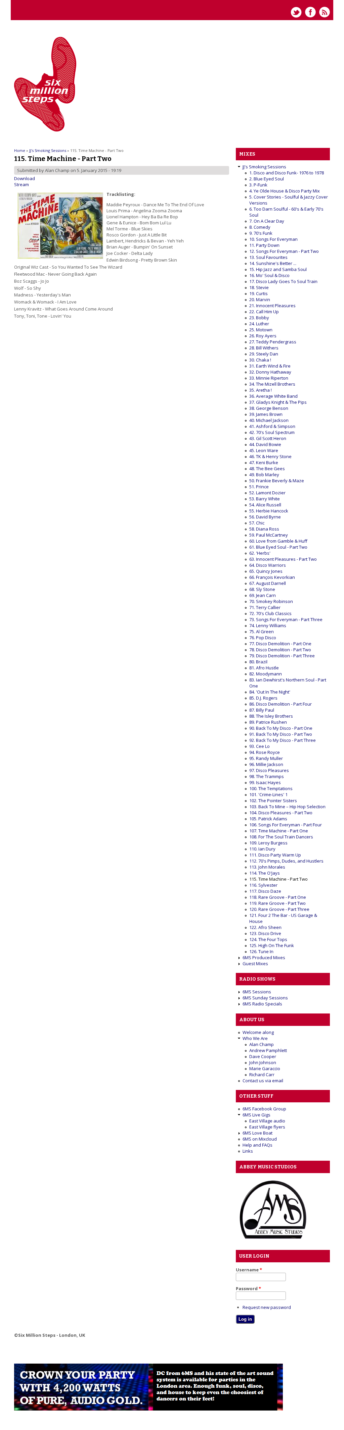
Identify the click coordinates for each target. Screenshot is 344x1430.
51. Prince (259, 487)
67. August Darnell (267, 583)
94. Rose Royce (264, 752)
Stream (21, 184)
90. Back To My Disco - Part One (280, 728)
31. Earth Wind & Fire (270, 366)
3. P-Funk (258, 185)
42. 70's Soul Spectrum (272, 432)
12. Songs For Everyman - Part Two (284, 251)
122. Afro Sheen (265, 927)
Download (24, 178)
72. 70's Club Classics (270, 613)
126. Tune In (261, 951)
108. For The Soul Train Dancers (281, 837)
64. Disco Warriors (267, 565)
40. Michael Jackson (269, 420)
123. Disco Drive (265, 933)
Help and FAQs (257, 1145)
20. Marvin (259, 299)
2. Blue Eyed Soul (266, 179)
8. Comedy (259, 227)
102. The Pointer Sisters (273, 801)
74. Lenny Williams (267, 625)
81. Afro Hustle (264, 668)
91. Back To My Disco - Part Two (280, 734)
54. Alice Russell (265, 505)
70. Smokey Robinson (271, 601)
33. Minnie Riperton (268, 378)
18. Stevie (259, 287)
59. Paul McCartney (268, 535)
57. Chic (256, 523)
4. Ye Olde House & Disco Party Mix (284, 191)
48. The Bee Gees (267, 468)
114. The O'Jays (264, 873)
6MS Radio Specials (262, 1004)
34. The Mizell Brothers (272, 384)
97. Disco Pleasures (269, 770)
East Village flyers (267, 1127)
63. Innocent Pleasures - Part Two (283, 559)
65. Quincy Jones (266, 571)
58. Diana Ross (264, 529)
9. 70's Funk (260, 233)
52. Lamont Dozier (267, 493)
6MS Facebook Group (264, 1109)
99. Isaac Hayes (265, 782)
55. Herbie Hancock (268, 511)
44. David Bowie (265, 444)
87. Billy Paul (261, 710)
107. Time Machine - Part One (278, 831)
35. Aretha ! (260, 390)
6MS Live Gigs (256, 1115)
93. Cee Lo (259, 746)
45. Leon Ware (263, 450)
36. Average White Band (273, 396)
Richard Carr (261, 1074)
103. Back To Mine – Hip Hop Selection (287, 807)
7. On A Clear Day (266, 221)
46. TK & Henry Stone (270, 456)
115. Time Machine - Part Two (278, 879)
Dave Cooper (262, 1056)
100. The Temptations (271, 788)
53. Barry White (264, 499)
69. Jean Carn (262, 595)
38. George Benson (268, 408)
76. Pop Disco (262, 638)
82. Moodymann (265, 674)
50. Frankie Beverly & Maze (276, 481)
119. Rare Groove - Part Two (277, 903)
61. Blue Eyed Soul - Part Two (278, 547)
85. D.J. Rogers (263, 698)
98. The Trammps (266, 776)
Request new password (267, 1307)
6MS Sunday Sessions (265, 998)
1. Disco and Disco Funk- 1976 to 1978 (286, 173)
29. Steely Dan (263, 354)
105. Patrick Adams (268, 819)
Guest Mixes (255, 963)
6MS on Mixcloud (260, 1139)
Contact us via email (263, 1081)
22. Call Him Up (264, 312)
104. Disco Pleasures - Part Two (280, 813)
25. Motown (260, 330)
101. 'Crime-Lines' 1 (268, 794)
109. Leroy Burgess (268, 843)
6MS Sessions (257, 992)
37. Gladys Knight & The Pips (278, 402)
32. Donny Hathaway (270, 372)
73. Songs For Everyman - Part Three (285, 619)
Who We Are (255, 1038)
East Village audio (267, 1121)
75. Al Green (261, 631)
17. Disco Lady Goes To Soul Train (283, 281)
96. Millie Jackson (266, 764)
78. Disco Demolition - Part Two (280, 650)
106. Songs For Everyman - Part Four (285, 825)
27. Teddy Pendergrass (272, 342)
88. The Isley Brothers (271, 716)
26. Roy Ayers (262, 336)
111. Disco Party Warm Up (275, 855)
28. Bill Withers (263, 348)
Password (248, 1288)
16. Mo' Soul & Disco (269, 275)
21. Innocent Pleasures (272, 305)
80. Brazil (258, 662)
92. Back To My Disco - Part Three (282, 740)
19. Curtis (258, 293)
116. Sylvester (263, 885)
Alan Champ (261, 1044)
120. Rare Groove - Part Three (279, 909)
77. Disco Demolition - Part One (280, 644)
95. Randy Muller (266, 758)
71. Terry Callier (265, 607)
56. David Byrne (265, 517)
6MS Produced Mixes (264, 957)
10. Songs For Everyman (273, 239)
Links (248, 1151)
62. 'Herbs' (259, 553)
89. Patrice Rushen (268, 722)
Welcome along (258, 1032)
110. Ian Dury (262, 849)
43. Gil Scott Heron (267, 438)
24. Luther (259, 324)
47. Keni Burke (263, 462)
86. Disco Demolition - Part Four (280, 704)
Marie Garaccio (264, 1068)
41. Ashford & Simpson (272, 426)
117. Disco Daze (265, 891)
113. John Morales (267, 867)
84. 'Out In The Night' (269, 692)
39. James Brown (266, 414)
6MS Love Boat (257, 1133)
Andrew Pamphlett (268, 1050)
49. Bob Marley (264, 475)
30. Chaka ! (260, 360)
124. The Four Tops (268, 939)
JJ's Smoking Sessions (47, 150)
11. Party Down (264, 245)
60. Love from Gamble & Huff (278, 541)
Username (249, 1270)
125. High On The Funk (271, 945)
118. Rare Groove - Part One (277, 897)
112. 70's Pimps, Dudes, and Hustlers (286, 861)
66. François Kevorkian (272, 577)
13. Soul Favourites (268, 257)
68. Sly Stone (262, 589)
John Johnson (262, 1062)
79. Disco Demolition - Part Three (282, 656)
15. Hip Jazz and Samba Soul (278, 269)
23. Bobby (259, 318)
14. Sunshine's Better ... (272, 263)
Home (19, 150)
